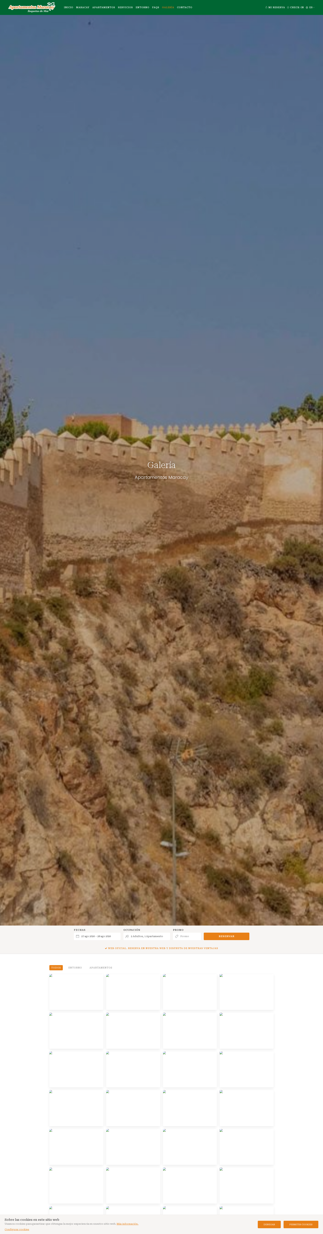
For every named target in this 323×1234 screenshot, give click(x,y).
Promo (178, 930)
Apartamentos (101, 967)
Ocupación (131, 930)
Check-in (296, 7)
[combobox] (97, 936)
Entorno (75, 967)
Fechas (79, 930)
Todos (56, 967)
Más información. (128, 1223)
